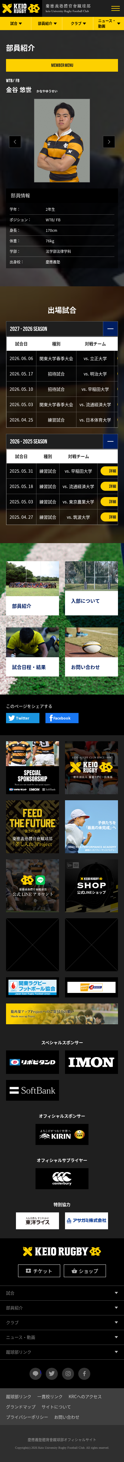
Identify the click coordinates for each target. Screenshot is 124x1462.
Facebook (61, 718)
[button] (109, 142)
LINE (41, 1371)
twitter (52, 1374)
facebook (84, 1374)
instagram (68, 1374)
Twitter (22, 718)
